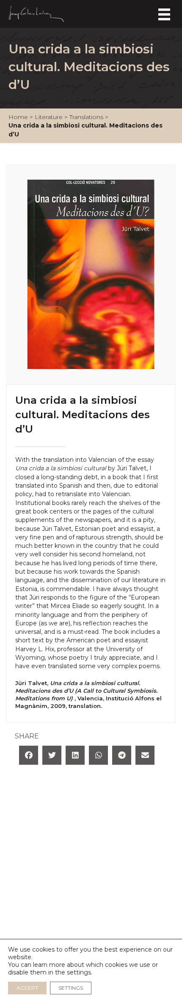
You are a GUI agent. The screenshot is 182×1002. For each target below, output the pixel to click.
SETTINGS (70, 988)
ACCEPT (27, 988)
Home (18, 117)
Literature (49, 117)
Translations (86, 117)
